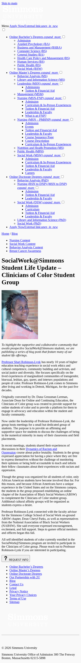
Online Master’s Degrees (33, 72)
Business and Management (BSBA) (39, 47)
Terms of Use (17, 598)
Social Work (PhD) (29, 223)
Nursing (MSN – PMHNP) (43, 119)
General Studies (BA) (30, 54)
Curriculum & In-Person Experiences (48, 105)
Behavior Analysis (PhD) (33, 180)
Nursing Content (19, 240)
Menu (5, 26)
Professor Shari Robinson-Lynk (21, 362)
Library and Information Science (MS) (41, 79)
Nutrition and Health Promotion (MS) (40, 147)
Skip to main (9, 3)
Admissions (32, 87)
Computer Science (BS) (32, 51)
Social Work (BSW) (29, 68)
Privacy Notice (18, 591)
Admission (24, 40)
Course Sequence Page (39, 137)
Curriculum (32, 209)
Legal (13, 588)
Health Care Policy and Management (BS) (43, 58)
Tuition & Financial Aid (40, 90)
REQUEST (18, 559)
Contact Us (16, 584)
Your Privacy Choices (23, 595)
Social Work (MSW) (39, 155)
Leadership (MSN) (37, 83)
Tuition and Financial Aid (41, 130)
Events (29, 126)
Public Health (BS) (29, 65)
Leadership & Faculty (38, 112)
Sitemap (14, 602)
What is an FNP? (35, 115)
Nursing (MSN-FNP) (39, 98)
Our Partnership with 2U (24, 577)
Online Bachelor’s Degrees (35, 37)
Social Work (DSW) (38, 202)
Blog (15, 233)
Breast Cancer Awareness (25, 251)
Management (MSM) (30, 94)
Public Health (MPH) (30, 151)
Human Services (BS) (30, 61)
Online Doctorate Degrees (34, 176)
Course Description (37, 140)
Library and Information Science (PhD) (41, 220)
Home (5, 233)
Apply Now (33, 26)
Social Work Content (22, 243)
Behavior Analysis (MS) (32, 76)
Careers (30, 173)
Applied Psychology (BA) (33, 44)
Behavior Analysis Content (26, 247)
